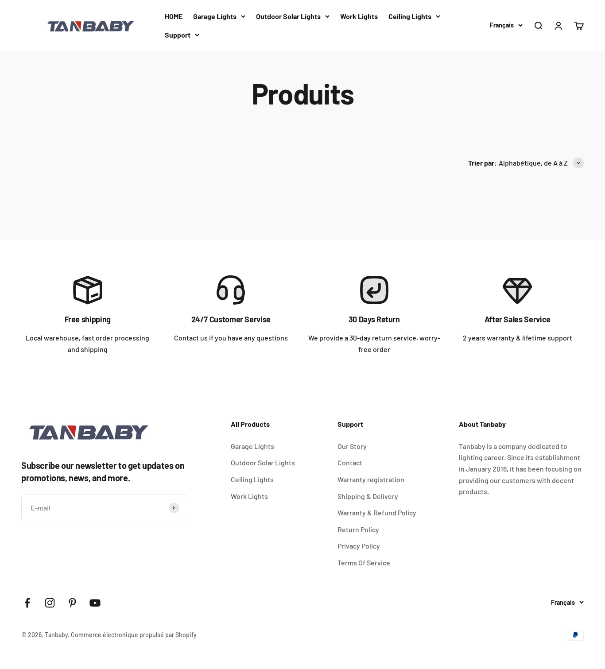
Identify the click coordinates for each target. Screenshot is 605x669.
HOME (173, 16)
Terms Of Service (363, 562)
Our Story (352, 446)
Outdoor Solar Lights (288, 16)
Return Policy (358, 529)
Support (177, 35)
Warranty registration (370, 479)
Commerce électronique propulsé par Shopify (134, 634)
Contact (349, 462)
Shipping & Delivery (367, 496)
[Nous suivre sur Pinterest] (72, 603)
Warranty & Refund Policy (376, 512)
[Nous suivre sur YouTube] (95, 603)
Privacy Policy (358, 545)
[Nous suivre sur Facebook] (27, 603)
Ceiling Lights (409, 16)
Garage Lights (215, 16)
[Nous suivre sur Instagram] (50, 603)
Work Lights (359, 16)
